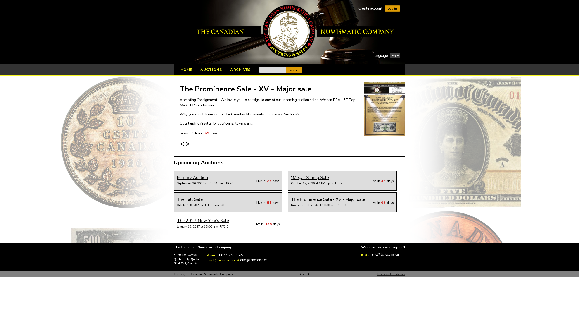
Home (186, 69)
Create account (370, 8)
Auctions (211, 69)
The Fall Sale (190, 199)
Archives (240, 69)
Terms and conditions (391, 274)
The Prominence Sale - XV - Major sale (245, 89)
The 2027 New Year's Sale (203, 221)
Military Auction (192, 178)
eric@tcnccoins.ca (253, 259)
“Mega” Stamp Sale (310, 178)
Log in (392, 8)
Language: (381, 55)
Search (294, 70)
